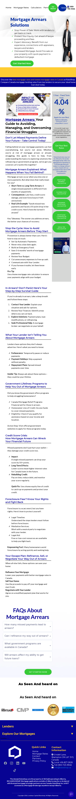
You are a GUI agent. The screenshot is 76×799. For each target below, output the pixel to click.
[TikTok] (15, 770)
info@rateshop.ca (62, 767)
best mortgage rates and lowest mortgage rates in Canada (38, 79)
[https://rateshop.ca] (14, 752)
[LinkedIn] (18, 763)
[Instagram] (12, 763)
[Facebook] (5, 763)
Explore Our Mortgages (18, 734)
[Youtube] (24, 763)
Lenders (8, 726)
